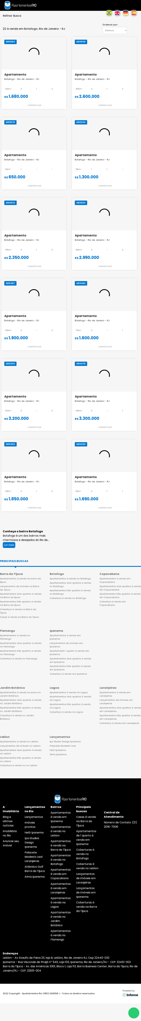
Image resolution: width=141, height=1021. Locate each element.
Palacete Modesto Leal (63, 745)
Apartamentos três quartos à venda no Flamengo (20, 652)
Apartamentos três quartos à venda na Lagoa (70, 706)
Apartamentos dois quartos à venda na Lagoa (70, 698)
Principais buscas (14, 561)
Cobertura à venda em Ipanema (68, 674)
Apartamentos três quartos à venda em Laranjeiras (120, 717)
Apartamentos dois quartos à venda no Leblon (20, 751)
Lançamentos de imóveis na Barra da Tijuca (19, 588)
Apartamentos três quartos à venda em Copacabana (120, 595)
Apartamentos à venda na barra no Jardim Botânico (20, 694)
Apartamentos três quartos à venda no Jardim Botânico (20, 709)
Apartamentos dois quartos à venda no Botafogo (70, 584)
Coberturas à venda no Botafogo (85, 854)
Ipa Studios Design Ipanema (32, 842)
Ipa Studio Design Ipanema (65, 741)
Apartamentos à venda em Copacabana (115, 580)
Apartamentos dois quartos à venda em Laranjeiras (120, 709)
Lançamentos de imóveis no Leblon (20, 745)
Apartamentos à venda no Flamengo (15, 637)
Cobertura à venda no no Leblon (18, 765)
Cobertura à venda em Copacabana (113, 603)
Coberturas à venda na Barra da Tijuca (86, 906)
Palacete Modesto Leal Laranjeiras (33, 856)
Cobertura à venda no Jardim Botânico (17, 717)
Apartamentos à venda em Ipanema (65, 637)
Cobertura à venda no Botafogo (68, 598)
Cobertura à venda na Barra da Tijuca (18, 611)
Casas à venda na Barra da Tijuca (19, 617)
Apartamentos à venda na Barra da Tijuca (61, 845)
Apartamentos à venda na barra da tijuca (20, 580)
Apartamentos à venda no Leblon (19, 741)
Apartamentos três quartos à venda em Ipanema (70, 668)
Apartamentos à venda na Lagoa (69, 692)
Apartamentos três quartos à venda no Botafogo (70, 592)
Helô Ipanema (58, 750)
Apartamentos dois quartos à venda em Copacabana (120, 588)
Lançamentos (34, 817)
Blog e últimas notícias (8, 821)
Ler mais (9, 544)
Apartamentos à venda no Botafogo (70, 578)
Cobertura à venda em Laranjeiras (119, 723)
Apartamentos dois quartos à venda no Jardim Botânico (20, 701)
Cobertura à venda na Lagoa (66, 712)
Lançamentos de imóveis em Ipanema (66, 645)
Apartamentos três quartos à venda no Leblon (20, 759)
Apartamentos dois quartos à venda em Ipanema (70, 660)
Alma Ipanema (58, 754)
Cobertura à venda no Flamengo (18, 658)
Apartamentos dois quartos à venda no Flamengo (20, 645)
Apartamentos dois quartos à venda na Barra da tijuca (20, 595)
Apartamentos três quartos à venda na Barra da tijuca (20, 603)
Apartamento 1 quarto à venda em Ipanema (69, 652)
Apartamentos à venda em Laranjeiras (115, 694)
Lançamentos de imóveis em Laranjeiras (116, 701)
